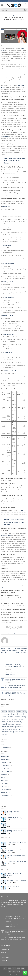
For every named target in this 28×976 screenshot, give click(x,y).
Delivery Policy (5, 957)
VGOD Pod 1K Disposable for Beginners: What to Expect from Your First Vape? (15, 693)
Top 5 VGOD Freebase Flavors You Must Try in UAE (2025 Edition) (20, 650)
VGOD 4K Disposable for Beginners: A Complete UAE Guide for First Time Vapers (15, 666)
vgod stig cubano (11, 726)
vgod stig (4, 726)
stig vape (4, 716)
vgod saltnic (18, 724)
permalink (24, 633)
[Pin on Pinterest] (18, 627)
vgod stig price (16, 729)
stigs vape (21, 714)
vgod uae (16, 731)
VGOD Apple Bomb (7, 282)
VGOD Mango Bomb (8, 263)
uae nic (3, 719)
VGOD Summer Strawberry (11, 370)
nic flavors (13, 709)
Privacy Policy (5, 949)
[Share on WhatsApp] (7, 627)
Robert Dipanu (20, 26)
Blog (14, 15)
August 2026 (4, 756)
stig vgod (23, 716)
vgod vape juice (5, 734)
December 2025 (5, 762)
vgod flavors (14, 719)
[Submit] (25, 10)
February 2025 (5, 789)
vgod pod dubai (10, 724)
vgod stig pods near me (7, 729)
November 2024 (5, 795)
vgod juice (4, 724)
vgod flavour (21, 719)
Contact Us (4, 960)
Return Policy (4, 955)
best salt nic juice (5, 709)
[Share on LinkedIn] (21, 627)
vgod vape (21, 731)
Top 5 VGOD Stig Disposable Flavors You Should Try (7, 650)
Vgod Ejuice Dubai (6, 535)
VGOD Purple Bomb (8, 297)
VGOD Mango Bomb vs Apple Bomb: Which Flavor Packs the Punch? (15, 686)
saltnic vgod (4, 711)
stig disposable (11, 711)
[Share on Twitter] (12, 627)
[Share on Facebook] (9, 627)
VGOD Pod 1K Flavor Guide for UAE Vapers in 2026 (15, 679)
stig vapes (17, 716)
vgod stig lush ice (19, 726)
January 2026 (4, 759)
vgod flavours (5, 721)
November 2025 (5, 765)
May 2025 (4, 783)
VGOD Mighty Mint (7, 227)
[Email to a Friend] (15, 627)
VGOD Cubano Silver (8, 334)
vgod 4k (8, 719)
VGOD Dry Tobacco (7, 352)
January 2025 (4, 792)
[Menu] (2, 5)
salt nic (18, 709)
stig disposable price (6, 714)
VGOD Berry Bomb (7, 315)
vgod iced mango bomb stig (15, 721)
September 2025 (5, 771)
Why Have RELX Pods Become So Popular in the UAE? (14, 673)
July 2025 (3, 777)
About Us (3, 952)
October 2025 (5, 768)
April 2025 (4, 786)
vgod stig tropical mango (7, 731)
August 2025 (4, 774)
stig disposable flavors (21, 711)
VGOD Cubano (6, 245)
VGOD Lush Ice (6, 206)
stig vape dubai (10, 716)
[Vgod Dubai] (14, 5)
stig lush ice (14, 714)
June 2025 (4, 780)
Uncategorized (5, 747)
